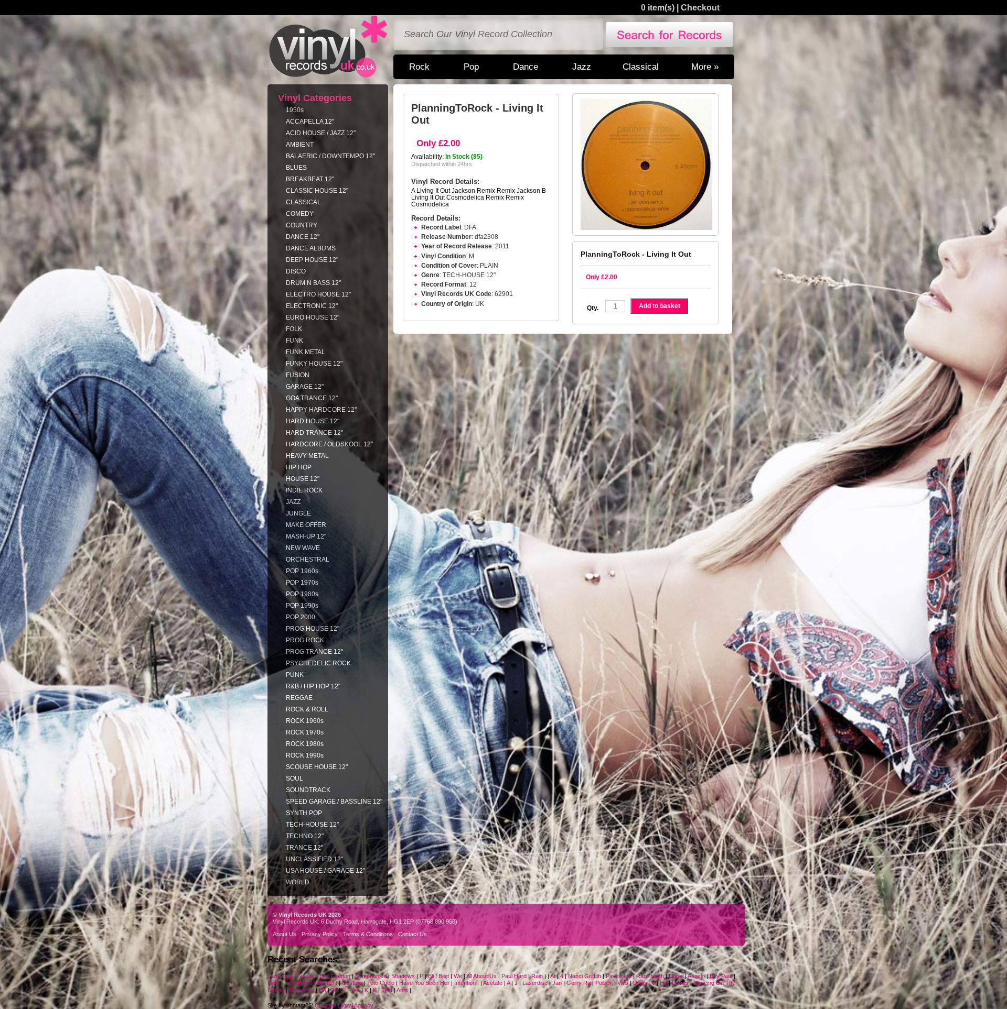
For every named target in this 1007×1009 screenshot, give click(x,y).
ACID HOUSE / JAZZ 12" (321, 133)
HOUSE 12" (302, 478)
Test (386, 990)
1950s (295, 110)
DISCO (296, 271)
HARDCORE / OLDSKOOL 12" (329, 444)
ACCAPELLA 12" (310, 121)
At (552, 976)
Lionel (676, 976)
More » (705, 66)
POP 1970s (302, 582)
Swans (306, 976)
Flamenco (301, 990)
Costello (352, 983)
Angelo (696, 976)
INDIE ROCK (304, 490)
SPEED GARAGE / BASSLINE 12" (334, 801)
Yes (355, 990)
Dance (525, 66)
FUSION (297, 375)
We (458, 976)
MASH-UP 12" (306, 536)
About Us (284, 934)
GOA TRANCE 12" (312, 398)
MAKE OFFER (306, 525)
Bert (443, 976)
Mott (272, 983)
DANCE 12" (302, 236)
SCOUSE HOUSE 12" (317, 767)
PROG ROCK (305, 640)
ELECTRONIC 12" (312, 306)
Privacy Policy (320, 934)
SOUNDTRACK (308, 790)
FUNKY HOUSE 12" (314, 363)
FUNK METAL (305, 352)
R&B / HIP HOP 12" (313, 686)
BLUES (296, 167)
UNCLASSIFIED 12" (314, 859)
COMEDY (300, 213)
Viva (622, 983)
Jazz (581, 66)
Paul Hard (514, 976)
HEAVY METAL (307, 455)
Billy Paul (721, 976)
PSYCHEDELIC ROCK (318, 663)
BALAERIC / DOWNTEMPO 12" (330, 156)
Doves (680, 983)
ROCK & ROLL (307, 709)
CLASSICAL (303, 202)
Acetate (492, 983)
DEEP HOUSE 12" (312, 260)
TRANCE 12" (304, 847)
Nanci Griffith (585, 976)
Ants (402, 990)
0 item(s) (657, 7)
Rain (537, 976)
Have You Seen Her (424, 983)
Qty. (592, 308)
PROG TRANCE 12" (314, 651)
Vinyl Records (328, 47)
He (663, 983)
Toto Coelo (380, 983)
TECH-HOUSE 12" (312, 824)
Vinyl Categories (315, 98)
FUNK (294, 340)
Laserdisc (535, 983)
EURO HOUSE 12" (312, 317)
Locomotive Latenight (311, 983)
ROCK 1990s (305, 755)
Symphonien (371, 976)
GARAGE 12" (305, 386)
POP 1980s (302, 594)
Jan (557, 983)
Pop (471, 66)
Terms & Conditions (368, 934)
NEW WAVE (303, 548)
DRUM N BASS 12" (313, 283)
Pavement (618, 976)
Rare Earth (650, 976)
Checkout (700, 7)
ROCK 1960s (305, 721)
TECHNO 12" (305, 836)
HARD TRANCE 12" (314, 432)
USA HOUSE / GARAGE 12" (325, 870)
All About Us (481, 976)
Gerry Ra (578, 983)
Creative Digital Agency (344, 1005)
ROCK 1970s (305, 732)
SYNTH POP (304, 813)
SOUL (294, 778)
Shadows (403, 976)
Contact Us (412, 934)
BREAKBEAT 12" (310, 179)
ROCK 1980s (305, 744)
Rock (419, 66)
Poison (604, 983)
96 (334, 990)
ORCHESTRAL (307, 559)
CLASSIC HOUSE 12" (317, 190)
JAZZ (293, 502)
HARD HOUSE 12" (312, 421)
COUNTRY (301, 225)
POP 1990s (302, 605)
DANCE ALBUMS (311, 248)
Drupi (640, 983)
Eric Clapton (335, 976)
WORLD (297, 882)
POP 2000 (300, 617)
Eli (431, 976)
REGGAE (299, 697)
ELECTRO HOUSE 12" (318, 294)
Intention (465, 983)
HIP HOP (299, 467)
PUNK (295, 674)
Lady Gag (280, 976)
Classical (641, 66)
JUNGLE (298, 513)
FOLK (294, 329)
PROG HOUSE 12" (312, 628)
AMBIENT (300, 144)
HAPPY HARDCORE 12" (321, 409)
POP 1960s (302, 571)
